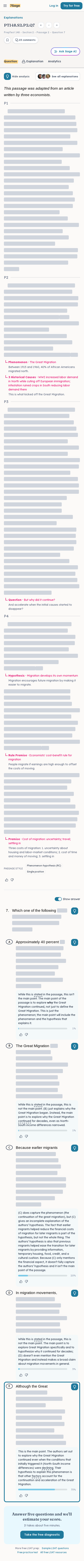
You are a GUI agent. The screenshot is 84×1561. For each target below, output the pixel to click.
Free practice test (27, 1552)
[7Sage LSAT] (15, 6)
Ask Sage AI (68, 51)
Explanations (13, 17)
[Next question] (57, 25)
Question (10, 61)
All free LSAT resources (53, 1552)
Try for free (71, 5)
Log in (53, 5)
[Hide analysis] (7, 76)
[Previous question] (41, 25)
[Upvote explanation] (6, 880)
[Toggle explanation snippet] (74, 910)
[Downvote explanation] (12, 880)
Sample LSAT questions (55, 1548)
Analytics (54, 61)
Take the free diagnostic (42, 1534)
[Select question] (49, 25)
